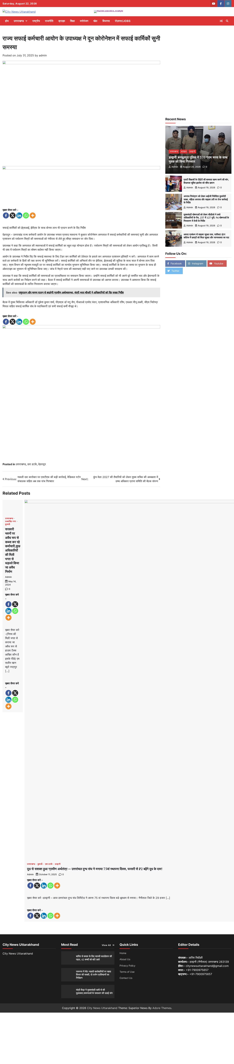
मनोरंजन (84, 21)
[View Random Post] (221, 20)
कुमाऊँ (7, 524)
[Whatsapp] (26, 215)
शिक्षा (72, 21)
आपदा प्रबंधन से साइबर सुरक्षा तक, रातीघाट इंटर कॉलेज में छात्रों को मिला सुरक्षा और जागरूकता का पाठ (206, 236)
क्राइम (61, 21)
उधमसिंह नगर (10, 521)
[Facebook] (6, 215)
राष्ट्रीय (36, 21)
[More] (33, 215)
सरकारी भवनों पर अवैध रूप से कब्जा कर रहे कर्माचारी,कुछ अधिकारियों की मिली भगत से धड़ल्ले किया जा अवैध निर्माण (12, 550)
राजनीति (49, 21)
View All (106, 945)
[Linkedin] (19, 215)
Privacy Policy (127, 965)
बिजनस (106, 21)
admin (43, 55)
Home (123, 953)
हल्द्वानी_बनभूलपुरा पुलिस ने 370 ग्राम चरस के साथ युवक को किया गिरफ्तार (198, 159)
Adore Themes (161, 1008)
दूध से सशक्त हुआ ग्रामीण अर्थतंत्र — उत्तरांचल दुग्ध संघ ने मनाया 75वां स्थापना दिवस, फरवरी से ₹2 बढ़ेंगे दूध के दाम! (94, 869)
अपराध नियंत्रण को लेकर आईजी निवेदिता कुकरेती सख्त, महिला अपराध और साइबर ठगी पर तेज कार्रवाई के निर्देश (206, 199)
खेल (95, 21)
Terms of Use (127, 971)
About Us (125, 959)
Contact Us (126, 977)
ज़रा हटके (32, 464)
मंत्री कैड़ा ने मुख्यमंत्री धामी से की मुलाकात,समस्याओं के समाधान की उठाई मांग (94, 991)
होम (7, 21)
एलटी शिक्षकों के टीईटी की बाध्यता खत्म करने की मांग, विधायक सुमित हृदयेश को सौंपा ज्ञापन (206, 181)
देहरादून (42, 464)
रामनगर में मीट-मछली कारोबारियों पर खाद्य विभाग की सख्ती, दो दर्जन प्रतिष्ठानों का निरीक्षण (93, 974)
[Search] (227, 20)
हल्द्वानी (57, 864)
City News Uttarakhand (102, 1008)
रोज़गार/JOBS (122, 21)
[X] (13, 215)
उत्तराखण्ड (19, 21)
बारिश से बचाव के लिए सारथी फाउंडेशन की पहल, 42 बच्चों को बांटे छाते (94, 958)
